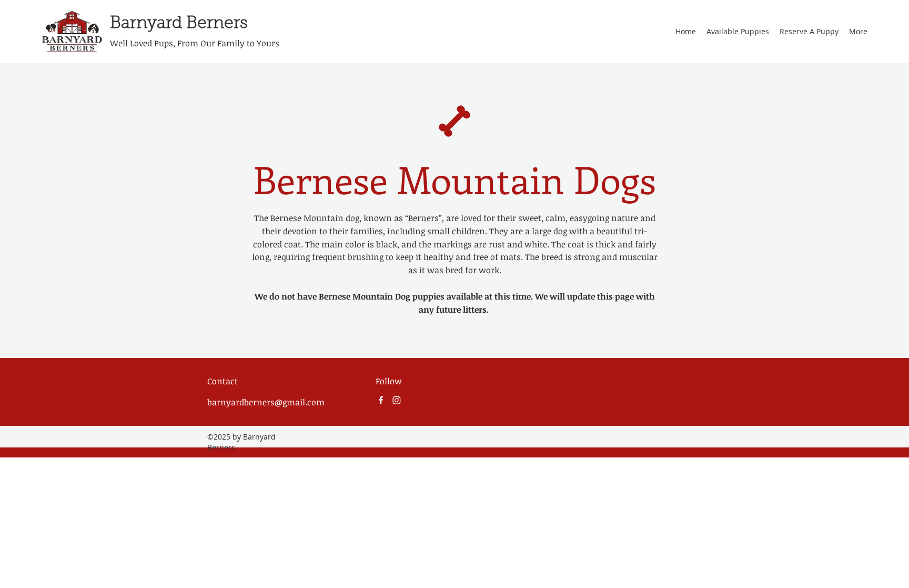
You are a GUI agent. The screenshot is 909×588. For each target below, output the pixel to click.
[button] (737, 31)
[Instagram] (396, 400)
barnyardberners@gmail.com (266, 402)
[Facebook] (381, 400)
